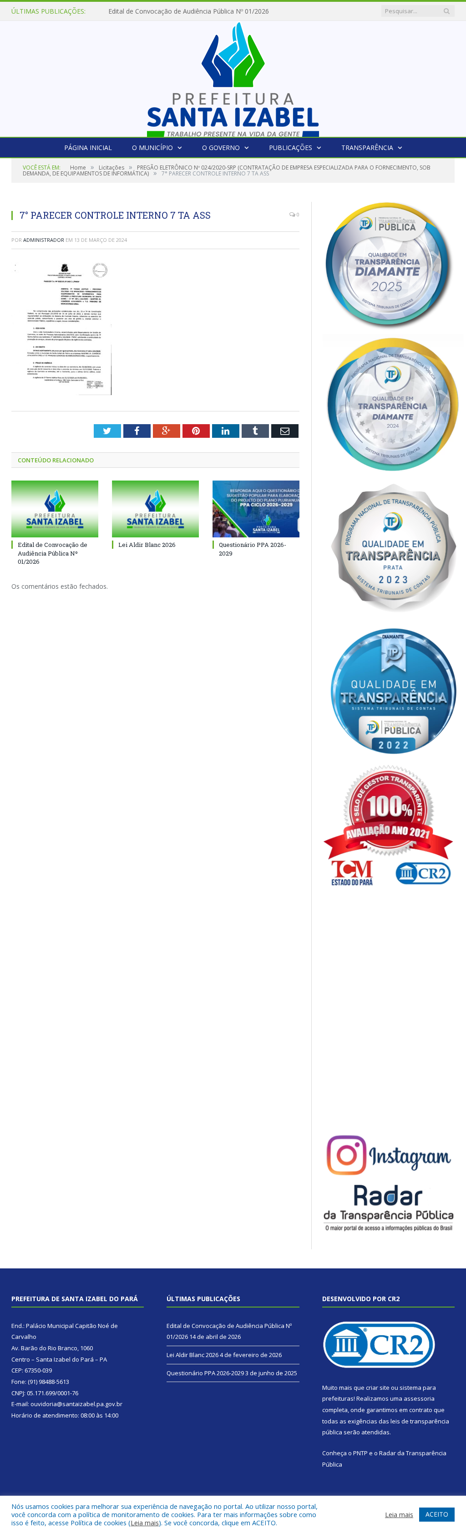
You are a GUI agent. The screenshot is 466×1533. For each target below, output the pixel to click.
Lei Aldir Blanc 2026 (137, 11)
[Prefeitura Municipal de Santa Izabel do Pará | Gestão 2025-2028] (233, 76)
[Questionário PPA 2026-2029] (256, 509)
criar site (378, 1387)
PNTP (360, 1453)
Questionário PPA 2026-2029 (205, 1373)
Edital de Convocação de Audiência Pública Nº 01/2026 (52, 553)
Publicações (290, 147)
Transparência (367, 147)
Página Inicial (88, 147)
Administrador (43, 239)
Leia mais (145, 1522)
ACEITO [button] (436, 1514)
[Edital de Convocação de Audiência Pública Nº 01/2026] (54, 509)
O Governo (221, 147)
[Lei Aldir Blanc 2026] (155, 509)
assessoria (419, 1398)
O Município (152, 147)
